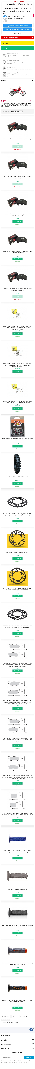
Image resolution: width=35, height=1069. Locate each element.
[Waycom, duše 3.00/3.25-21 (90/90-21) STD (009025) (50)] (17, 126)
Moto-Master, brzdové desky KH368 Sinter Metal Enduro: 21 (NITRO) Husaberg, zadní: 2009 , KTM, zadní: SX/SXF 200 (17, 814)
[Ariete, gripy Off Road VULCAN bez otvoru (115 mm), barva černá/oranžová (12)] (17, 988)
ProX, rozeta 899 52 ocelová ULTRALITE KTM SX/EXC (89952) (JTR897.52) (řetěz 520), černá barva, (17, 626)
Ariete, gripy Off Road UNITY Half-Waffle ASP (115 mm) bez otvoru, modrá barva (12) (17, 851)
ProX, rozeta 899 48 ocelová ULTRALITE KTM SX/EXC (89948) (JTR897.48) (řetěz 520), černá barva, (17, 514)
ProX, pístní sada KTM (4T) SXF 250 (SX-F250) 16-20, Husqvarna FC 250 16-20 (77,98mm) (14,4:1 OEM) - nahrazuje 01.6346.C (17, 402)
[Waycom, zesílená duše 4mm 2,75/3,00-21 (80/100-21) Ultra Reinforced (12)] (17, 239)
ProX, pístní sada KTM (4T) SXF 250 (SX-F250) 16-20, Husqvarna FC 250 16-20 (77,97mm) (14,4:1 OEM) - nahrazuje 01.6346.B (17, 365)
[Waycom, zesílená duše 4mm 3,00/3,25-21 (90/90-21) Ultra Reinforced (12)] (17, 276)
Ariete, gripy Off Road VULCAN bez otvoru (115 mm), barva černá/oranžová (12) (17, 1001)
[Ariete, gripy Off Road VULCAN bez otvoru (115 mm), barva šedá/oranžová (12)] (17, 950)
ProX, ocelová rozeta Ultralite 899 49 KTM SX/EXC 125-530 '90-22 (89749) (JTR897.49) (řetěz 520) (17, 551)
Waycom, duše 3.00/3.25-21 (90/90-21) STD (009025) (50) (17, 139)
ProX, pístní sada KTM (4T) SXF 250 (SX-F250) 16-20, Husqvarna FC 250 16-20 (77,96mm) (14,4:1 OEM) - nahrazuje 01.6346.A (17, 328)
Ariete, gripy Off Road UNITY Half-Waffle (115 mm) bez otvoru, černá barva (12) (17, 926)
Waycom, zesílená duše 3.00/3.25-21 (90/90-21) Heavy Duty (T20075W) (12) (17, 214)
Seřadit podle (6, 111)
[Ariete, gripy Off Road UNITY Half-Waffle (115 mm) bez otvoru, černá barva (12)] (17, 913)
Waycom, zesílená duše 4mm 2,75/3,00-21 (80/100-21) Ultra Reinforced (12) (17, 252)
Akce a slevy (6, 43)
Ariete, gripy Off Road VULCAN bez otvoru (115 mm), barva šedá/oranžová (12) (17, 963)
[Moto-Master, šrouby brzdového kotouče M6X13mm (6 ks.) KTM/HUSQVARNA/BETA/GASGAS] (17, 426)
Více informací (17, 33)
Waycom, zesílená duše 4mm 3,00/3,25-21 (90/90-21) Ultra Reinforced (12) (17, 289)
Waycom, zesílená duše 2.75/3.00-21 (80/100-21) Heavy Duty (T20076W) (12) (17, 177)
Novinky (5, 48)
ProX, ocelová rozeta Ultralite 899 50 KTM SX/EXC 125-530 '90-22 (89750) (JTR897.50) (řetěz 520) (17, 589)
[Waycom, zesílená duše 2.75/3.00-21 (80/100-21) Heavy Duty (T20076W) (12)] (17, 164)
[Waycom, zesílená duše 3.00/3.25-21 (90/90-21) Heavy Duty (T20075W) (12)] (17, 201)
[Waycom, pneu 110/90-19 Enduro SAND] (17, 463)
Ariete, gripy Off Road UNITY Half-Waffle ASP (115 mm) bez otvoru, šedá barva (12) (17, 888)
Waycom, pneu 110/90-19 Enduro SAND (18, 476)
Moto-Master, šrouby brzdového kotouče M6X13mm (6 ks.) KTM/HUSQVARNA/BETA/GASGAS (17, 439)
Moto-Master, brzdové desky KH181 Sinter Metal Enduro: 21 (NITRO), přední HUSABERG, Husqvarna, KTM (17, 739)
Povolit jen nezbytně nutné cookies (17, 30)
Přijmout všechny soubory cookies (17, 26)
